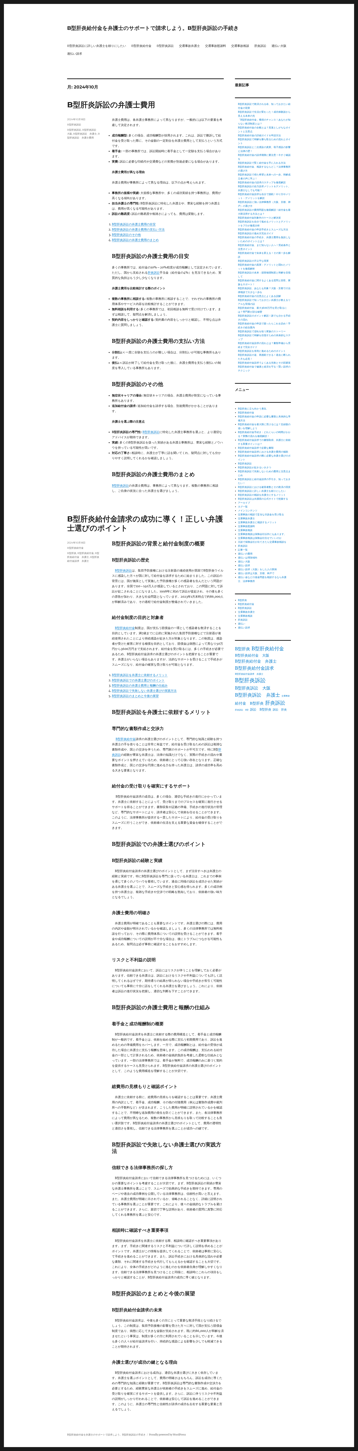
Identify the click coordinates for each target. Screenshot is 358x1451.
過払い (241, 623)
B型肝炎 (71, 553)
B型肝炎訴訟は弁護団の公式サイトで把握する (263, 498)
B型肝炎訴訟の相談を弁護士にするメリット (262, 494)
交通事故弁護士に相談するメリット (257, 522)
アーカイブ (244, 502)
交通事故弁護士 (189, 46)
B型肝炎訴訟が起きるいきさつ (254, 467)
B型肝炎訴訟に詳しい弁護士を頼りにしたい (96, 46)
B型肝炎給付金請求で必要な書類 (256, 447)
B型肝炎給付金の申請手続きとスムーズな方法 (263, 229)
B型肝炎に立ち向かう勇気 (252, 408)
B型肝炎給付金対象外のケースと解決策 (259, 217)
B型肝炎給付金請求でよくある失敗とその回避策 (264, 362)
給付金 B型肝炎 (249, 703)
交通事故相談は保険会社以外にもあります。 (262, 534)
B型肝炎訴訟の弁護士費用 (111, 104)
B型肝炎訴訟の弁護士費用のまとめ (135, 240)
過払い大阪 (278, 46)
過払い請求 (74, 53)
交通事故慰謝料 (215, 46)
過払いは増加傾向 (247, 557)
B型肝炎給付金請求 (254, 668)
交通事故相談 (240, 46)
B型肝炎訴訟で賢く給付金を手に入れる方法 (262, 162)
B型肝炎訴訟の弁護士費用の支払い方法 (138, 229)
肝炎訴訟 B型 (242, 710)
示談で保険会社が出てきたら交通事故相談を (262, 542)
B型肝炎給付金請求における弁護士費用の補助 (263, 451)
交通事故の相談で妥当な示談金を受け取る (261, 514)
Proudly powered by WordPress (167, 1434)
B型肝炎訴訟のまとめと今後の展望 (135, 696)
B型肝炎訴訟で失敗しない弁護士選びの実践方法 (144, 690)
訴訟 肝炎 (280, 709)
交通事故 (286, 696)
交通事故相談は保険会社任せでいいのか (260, 538)
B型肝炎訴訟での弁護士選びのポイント (138, 680)
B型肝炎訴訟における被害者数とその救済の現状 (264, 487)
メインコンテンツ (247, 510)
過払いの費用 (245, 553)
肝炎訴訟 (260, 46)
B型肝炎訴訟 (165, 46)
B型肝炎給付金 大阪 (252, 655)
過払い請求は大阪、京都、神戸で (256, 573)
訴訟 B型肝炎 (260, 709)
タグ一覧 (243, 506)
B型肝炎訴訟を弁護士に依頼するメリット (140, 675)
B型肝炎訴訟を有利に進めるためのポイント (262, 351)
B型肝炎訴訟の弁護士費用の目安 (134, 224)
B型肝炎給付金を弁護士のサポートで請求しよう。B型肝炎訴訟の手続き (153, 28)
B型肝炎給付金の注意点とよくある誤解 (259, 296)
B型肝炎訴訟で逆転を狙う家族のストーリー (262, 331)
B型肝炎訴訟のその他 (126, 234)
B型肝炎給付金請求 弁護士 (249, 673)
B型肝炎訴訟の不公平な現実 (253, 260)
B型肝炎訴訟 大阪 (253, 688)
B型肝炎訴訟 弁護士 (85, 133)
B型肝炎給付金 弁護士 (256, 661)
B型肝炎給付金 (141, 46)
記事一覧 (243, 549)
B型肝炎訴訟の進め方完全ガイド (256, 233)
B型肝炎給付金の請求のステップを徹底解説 (262, 182)
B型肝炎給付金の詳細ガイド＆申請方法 (259, 135)
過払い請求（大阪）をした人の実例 (257, 569)
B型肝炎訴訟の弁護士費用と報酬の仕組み (140, 685)
